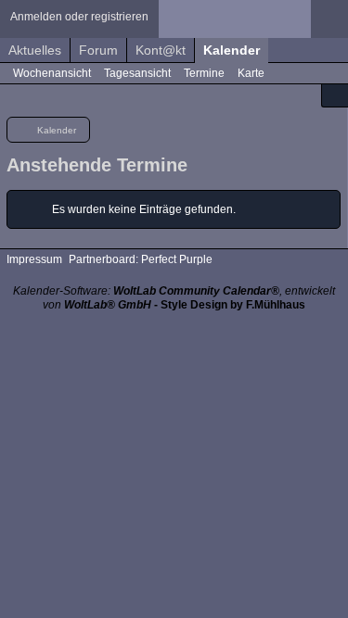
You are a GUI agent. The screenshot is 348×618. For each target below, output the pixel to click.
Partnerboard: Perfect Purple (141, 259)
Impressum (34, 259)
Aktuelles (34, 50)
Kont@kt (160, 50)
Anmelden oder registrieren (79, 16)
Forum (98, 50)
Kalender (231, 50)
